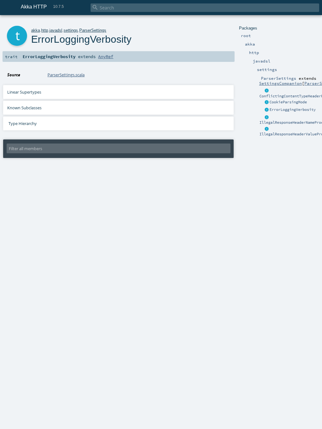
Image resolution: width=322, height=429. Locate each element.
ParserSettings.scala (66, 75)
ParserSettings (92, 30)
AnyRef (105, 56)
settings (71, 30)
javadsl (55, 30)
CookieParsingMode (288, 102)
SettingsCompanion (280, 83)
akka (35, 30)
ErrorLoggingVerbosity (292, 109)
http (44, 30)
